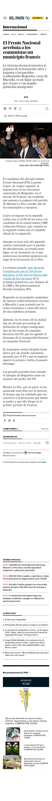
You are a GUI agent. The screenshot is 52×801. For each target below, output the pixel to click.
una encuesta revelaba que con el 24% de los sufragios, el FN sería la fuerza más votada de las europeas (25, 273)
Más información (9, 456)
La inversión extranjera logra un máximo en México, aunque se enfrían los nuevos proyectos (23, 598)
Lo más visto (9, 613)
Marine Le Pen (25, 443)
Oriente (43, 34)
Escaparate (26, 682)
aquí (44, 462)
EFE (26, 97)
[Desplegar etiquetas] (47, 443)
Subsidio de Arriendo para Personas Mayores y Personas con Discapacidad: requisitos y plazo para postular (24, 568)
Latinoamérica (32, 34)
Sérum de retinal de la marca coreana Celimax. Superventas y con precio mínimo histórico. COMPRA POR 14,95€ (26, 721)
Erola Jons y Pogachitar (15, 619)
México (21, 34)
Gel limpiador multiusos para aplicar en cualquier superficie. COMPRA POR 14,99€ (36, 734)
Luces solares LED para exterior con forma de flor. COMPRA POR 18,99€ (35, 747)
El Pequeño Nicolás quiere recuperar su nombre (26, 625)
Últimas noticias (12, 560)
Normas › (45, 429)
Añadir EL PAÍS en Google (17, 116)
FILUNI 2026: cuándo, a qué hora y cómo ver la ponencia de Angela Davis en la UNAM (26, 577)
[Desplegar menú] (5, 18)
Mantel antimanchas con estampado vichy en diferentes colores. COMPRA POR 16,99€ (36, 762)
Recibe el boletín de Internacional (21, 415)
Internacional (15, 27)
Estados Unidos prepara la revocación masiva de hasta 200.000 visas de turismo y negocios (25, 587)
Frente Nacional (9, 443)
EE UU (14, 34)
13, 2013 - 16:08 (28, 101)
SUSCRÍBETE (37, 18)
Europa (6, 34)
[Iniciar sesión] (46, 18)
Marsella (37, 443)
